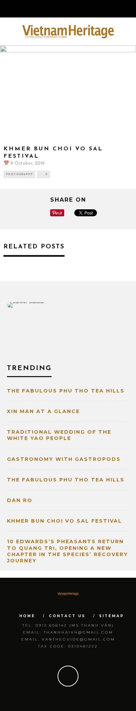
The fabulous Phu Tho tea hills (65, 391)
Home (27, 616)
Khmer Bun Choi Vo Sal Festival (64, 521)
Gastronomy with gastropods (64, 459)
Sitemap (111, 616)
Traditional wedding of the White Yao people (59, 435)
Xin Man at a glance (43, 411)
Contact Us (67, 616)
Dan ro (19, 500)
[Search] (130, 8)
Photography (19, 174)
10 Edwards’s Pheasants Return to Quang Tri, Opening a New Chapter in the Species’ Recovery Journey (67, 551)
